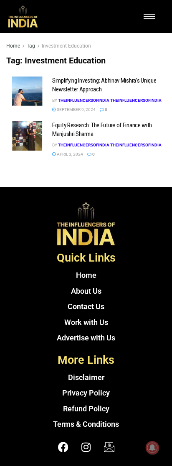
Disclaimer (86, 377)
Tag (31, 46)
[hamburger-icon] (149, 16)
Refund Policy (86, 409)
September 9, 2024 (76, 109)
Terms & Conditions (86, 424)
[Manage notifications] (152, 447)
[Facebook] (63, 447)
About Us (86, 291)
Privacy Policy (86, 393)
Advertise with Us (86, 338)
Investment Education (66, 46)
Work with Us (86, 322)
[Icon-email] (109, 447)
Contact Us (86, 306)
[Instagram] (86, 447)
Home (13, 46)
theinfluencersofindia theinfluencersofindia (110, 100)
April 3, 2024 (69, 154)
